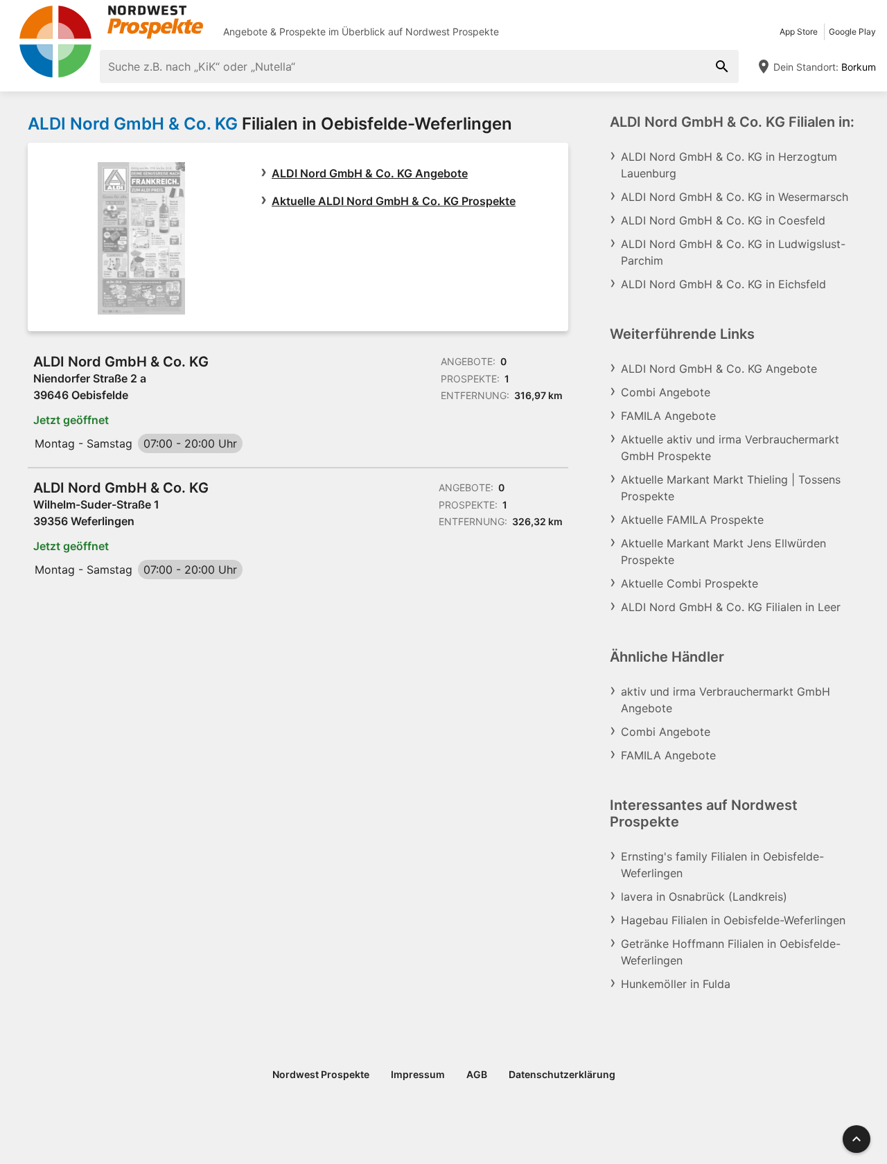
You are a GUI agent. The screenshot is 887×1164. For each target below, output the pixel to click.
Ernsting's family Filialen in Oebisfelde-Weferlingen (722, 864)
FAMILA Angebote (668, 416)
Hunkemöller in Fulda (675, 984)
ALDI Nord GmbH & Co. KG (133, 124)
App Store (799, 31)
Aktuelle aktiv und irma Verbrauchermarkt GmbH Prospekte (730, 447)
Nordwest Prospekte (452, 31)
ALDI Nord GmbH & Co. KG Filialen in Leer (731, 607)
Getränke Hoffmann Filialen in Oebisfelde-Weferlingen (731, 952)
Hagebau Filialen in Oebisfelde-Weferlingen (733, 920)
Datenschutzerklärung (562, 1074)
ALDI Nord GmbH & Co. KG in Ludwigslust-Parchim (733, 252)
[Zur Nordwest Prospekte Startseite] (111, 22)
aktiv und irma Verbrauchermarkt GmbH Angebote (725, 700)
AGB (476, 1074)
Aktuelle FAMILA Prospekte (692, 520)
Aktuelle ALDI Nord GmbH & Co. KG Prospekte (394, 201)
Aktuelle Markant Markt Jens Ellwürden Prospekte (723, 551)
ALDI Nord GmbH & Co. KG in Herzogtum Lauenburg (729, 165)
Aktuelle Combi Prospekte (689, 583)
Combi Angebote (665, 392)
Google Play (852, 31)
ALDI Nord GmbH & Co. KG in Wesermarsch (734, 197)
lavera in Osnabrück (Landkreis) (704, 896)
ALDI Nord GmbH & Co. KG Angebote (370, 173)
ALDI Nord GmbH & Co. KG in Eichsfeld (723, 284)
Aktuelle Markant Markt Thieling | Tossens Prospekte (731, 488)
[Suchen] (722, 66)
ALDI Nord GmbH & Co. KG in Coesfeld (723, 220)
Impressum (418, 1074)
